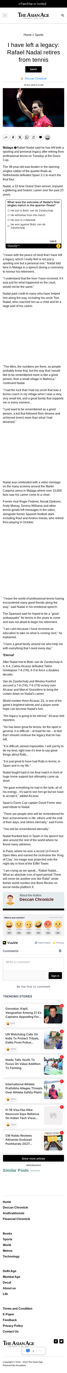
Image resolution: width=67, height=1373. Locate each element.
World (7, 1245)
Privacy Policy (13, 1325)
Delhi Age (9, 1271)
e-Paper (23, 3)
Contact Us (11, 1331)
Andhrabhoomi (13, 1213)
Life (5, 1294)
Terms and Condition (17, 1308)
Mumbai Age (11, 1276)
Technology (11, 1256)
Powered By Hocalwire (14, 1365)
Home (7, 1202)
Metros (7, 1250)
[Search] (63, 16)
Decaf (7, 1282)
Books (7, 1233)
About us (9, 1288)
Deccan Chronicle (15, 1207)
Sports (33, 69)
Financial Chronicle (16, 1219)
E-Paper (8, 1314)
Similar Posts (16, 1170)
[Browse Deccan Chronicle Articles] (10, 899)
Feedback (10, 1320)
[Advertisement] (33, 336)
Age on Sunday (36, 3)
